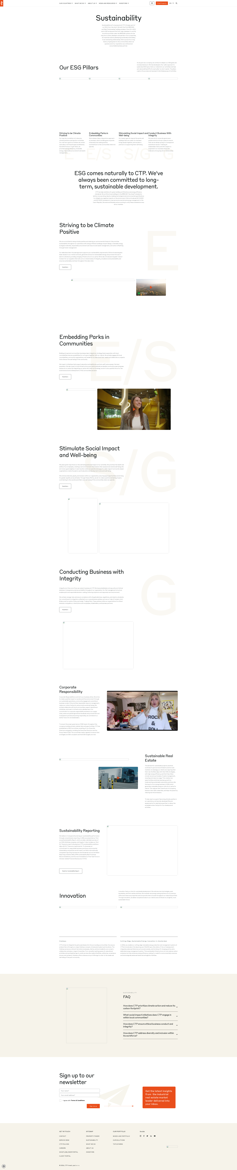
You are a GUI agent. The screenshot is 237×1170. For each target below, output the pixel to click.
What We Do (79, 3)
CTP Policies (64, 1144)
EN (170, 3)
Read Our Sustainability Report (70, 871)
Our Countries (65, 3)
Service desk (64, 1140)
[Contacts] (152, 3)
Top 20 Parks (118, 1144)
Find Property (161, 3)
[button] (4, 1166)
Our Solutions (119, 1140)
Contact (62, 1136)
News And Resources (107, 3)
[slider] (141, 293)
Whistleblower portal (68, 1152)
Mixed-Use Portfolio (121, 1136)
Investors (123, 3)
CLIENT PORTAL (65, 1156)
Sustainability (92, 1140)
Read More (65, 267)
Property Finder (92, 1136)
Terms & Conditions (78, 1100)
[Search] (176, 3)
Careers (62, 1148)
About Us (91, 3)
